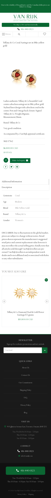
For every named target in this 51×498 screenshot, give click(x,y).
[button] (6, 34)
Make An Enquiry (18, 161)
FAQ (25, 398)
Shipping (31, 494)
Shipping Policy (25, 390)
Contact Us (25, 375)
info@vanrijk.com (27, 456)
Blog (25, 413)
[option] (25, 301)
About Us (25, 368)
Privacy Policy (26, 405)
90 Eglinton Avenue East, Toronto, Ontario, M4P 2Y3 (27, 427)
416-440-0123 (27, 29)
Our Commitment (25, 383)
